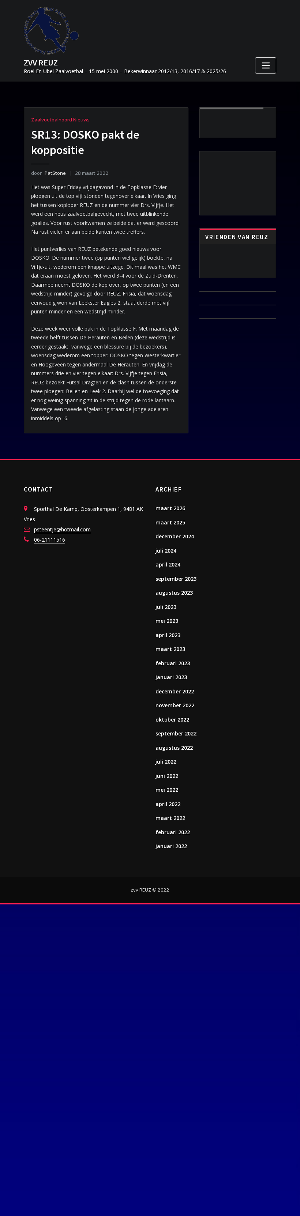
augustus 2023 (174, 592)
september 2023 (175, 578)
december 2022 (174, 691)
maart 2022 (170, 817)
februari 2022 (172, 832)
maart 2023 (170, 648)
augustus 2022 (174, 747)
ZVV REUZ (41, 62)
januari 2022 (171, 846)
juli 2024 (165, 550)
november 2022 (174, 705)
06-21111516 (49, 539)
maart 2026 (170, 508)
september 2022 (175, 733)
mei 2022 (166, 789)
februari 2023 (172, 663)
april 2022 (167, 804)
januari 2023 (171, 677)
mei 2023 (166, 620)
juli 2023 (165, 606)
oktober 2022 (172, 719)
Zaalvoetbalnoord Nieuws (60, 119)
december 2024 (174, 536)
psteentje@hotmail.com (62, 529)
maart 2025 (170, 522)
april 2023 (167, 635)
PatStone (48, 173)
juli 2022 (165, 761)
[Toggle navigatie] (265, 65)
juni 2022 (166, 775)
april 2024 (167, 564)
